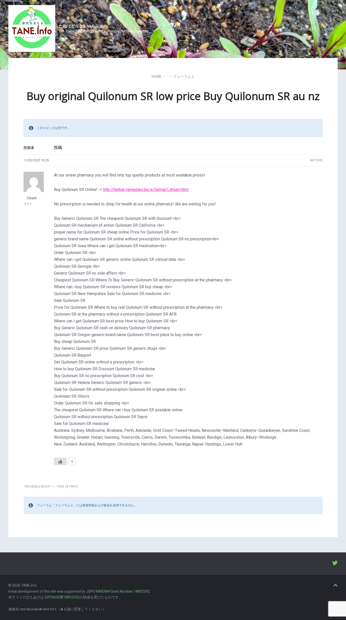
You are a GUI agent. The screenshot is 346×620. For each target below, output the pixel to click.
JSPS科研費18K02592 (62, 597)
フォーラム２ (184, 76)
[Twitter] (335, 563)
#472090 (316, 160)
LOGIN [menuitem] (328, 29)
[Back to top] (335, 585)
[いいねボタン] (60, 461)
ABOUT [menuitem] (307, 29)
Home (157, 76)
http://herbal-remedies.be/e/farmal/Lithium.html (145, 189)
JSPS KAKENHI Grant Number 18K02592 (118, 591)
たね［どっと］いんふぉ (81, 26)
